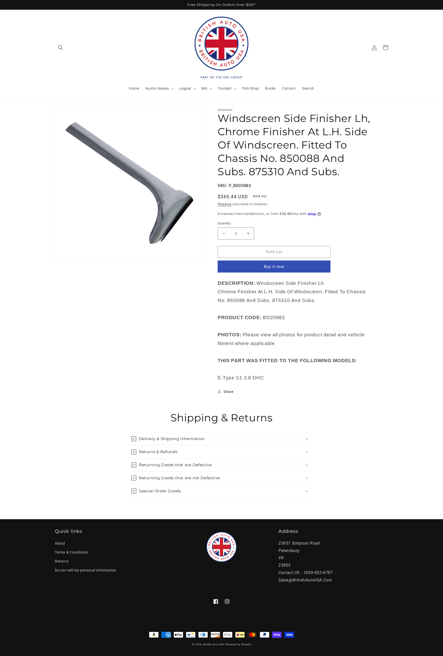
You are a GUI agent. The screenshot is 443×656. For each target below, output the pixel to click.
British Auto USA (213, 644)
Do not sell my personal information (85, 570)
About (60, 543)
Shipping (224, 204)
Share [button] (229, 392)
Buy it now (274, 266)
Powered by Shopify (238, 644)
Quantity (224, 223)
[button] (60, 47)
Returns (61, 561)
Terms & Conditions (71, 552)
